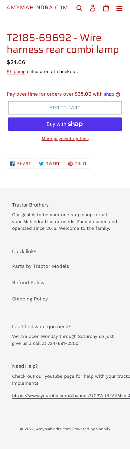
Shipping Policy (30, 299)
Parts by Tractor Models (40, 266)
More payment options (65, 138)
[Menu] (119, 8)
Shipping (16, 71)
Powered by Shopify (91, 429)
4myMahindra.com (37, 8)
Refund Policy (28, 282)
